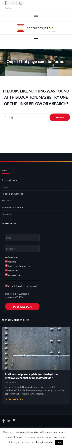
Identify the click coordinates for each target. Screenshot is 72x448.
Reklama (6, 200)
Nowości (12, 261)
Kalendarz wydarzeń (12, 207)
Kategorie (7, 214)
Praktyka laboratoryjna (19, 266)
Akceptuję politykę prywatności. (23, 286)
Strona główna (9, 180)
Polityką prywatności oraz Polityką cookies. (31, 442)
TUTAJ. (20, 297)
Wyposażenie (14, 275)
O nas (5, 187)
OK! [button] (59, 442)
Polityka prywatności (13, 193)
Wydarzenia (14, 270)
